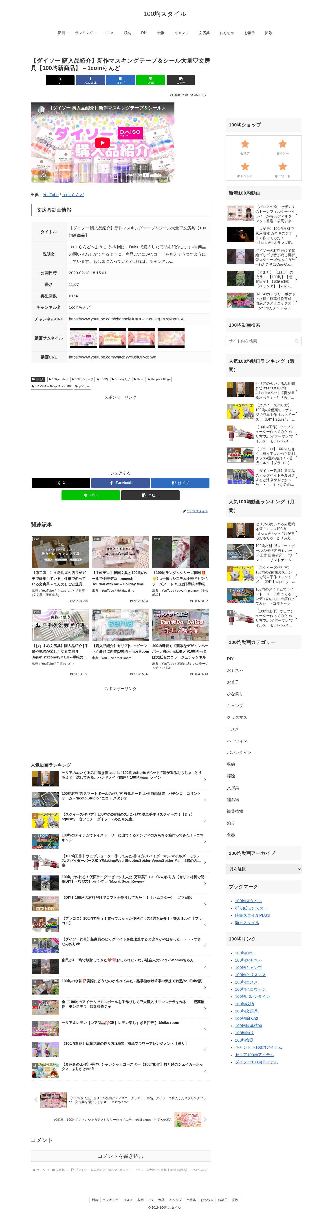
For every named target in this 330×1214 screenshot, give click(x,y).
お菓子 (222, 1200)
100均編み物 (246, 1018)
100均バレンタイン (252, 996)
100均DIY (244, 953)
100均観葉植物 (248, 1025)
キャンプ (175, 1200)
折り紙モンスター (251, 908)
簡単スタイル (247, 923)
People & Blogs (160, 379)
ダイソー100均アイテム (256, 1062)
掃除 (235, 1200)
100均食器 (244, 1040)
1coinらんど (73, 195)
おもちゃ (207, 1200)
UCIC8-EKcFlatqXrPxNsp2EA (53, 386)
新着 (95, 1200)
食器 (161, 1200)
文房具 (40, 379)
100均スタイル (248, 901)
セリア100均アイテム (254, 1055)
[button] (181, 80)
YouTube (51, 195)
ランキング (111, 1200)
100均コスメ (246, 982)
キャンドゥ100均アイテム (258, 1047)
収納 (140, 1200)
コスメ (128, 1200)
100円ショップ (84, 379)
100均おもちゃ (248, 960)
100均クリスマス (250, 975)
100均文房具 (246, 1011)
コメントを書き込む (121, 1156)
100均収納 (244, 1004)
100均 (104, 379)
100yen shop (60, 379)
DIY (151, 1200)
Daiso (140, 379)
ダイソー (84, 386)
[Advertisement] (120, 432)
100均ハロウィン (250, 989)
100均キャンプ (248, 967)
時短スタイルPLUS (252, 915)
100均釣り (244, 1033)
